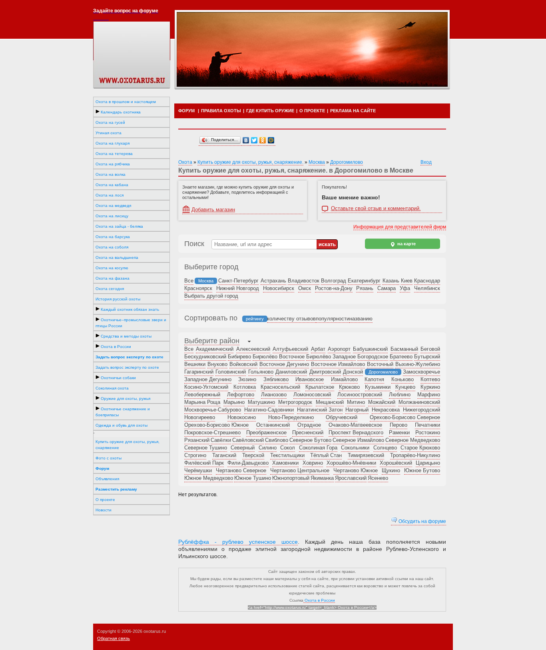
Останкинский (273, 425)
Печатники (427, 425)
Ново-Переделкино (291, 417)
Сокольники (355, 448)
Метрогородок (295, 402)
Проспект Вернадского (356, 432)
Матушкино (261, 402)
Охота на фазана (113, 278)
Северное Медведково (412, 440)
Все (188, 281)
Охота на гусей (110, 122)
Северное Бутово (310, 440)
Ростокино (427, 432)
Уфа (405, 288)
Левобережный (202, 395)
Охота (185, 162)
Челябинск (427, 288)
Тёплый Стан (326, 455)
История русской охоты (118, 299)
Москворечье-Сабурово (212, 410)
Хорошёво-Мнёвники (351, 463)
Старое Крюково (420, 448)
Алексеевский (253, 349)
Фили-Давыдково (248, 463)
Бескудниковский (205, 357)
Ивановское (309, 379)
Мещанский (330, 402)
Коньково (402, 379)
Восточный (380, 364)
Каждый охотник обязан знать (129, 309)
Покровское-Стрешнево (212, 432)
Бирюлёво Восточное (279, 357)
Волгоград (333, 281)
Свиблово (276, 440)
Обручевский (341, 417)
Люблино (399, 395)
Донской (353, 372)
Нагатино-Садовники (269, 410)
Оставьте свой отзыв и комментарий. (376, 208)
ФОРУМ (186, 110)
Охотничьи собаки (118, 378)
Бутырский (427, 357)
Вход (426, 162)
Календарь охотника (120, 112)
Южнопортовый (290, 478)
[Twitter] (254, 140)
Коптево (430, 379)
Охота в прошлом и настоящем (126, 101)
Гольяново (260, 372)
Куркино (430, 387)
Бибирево (239, 357)
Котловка (244, 387)
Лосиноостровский (359, 395)
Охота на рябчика (113, 164)
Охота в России (115, 346)
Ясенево (378, 478)
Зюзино (247, 379)
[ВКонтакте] (246, 140)
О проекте (105, 499)
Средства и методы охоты (125, 336)
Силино (268, 448)
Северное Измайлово (358, 440)
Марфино (428, 395)
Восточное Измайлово (338, 364)
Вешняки (194, 364)
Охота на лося (110, 195)
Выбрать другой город (211, 296)
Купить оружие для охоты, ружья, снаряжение (127, 444)
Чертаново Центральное (299, 470)
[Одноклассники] (263, 140)
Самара (386, 288)
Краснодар (427, 281)
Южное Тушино (252, 478)
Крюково (349, 387)
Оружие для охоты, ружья (125, 398)
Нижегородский (421, 410)
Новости (104, 510)
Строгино (195, 455)
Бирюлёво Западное (331, 357)
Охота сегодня (110, 288)
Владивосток (303, 281)
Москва (317, 162)
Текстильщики (287, 455)
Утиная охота (109, 133)
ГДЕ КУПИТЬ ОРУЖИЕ (270, 110)
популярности (332, 319)
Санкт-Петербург (238, 281)
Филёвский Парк (204, 463)
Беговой (430, 349)
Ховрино (313, 463)
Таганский (224, 455)
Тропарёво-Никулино (415, 455)
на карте (406, 243)
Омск (304, 288)
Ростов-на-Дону (334, 288)
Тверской (253, 455)
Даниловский (291, 372)
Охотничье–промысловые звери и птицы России (131, 323)
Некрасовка (386, 410)
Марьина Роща (202, 402)
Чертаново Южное (355, 470)
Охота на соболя (112, 247)
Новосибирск (278, 288)
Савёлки (221, 440)
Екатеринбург (364, 281)
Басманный (404, 349)
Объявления (107, 479)
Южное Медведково (208, 478)
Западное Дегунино (207, 379)
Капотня (374, 379)
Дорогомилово (346, 162)
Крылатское (319, 387)
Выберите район (211, 341)
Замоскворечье (421, 372)
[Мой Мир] (271, 140)
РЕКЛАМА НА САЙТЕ (353, 110)
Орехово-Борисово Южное (216, 425)
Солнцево (385, 448)
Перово (398, 425)
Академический (214, 349)
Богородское (372, 357)
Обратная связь (113, 638)
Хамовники (285, 463)
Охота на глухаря (113, 143)
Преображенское (266, 432)
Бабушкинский (370, 349)
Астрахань (273, 281)
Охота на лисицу (112, 216)
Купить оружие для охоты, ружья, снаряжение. (250, 162)
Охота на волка (111, 174)
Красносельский (280, 387)
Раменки (399, 432)
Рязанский (196, 440)
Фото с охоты (109, 458)
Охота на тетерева (114, 153)
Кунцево (405, 387)
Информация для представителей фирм (399, 227)
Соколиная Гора (318, 448)
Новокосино (241, 417)
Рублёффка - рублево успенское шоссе (238, 542)
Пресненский (307, 432)
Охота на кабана (112, 185)
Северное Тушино (205, 448)
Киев (406, 281)
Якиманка (322, 478)
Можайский (381, 402)
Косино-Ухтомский (206, 387)
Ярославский (351, 478)
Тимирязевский (366, 455)
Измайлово (344, 379)
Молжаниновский (419, 402)
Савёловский (248, 440)
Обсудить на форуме (421, 521)
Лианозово (274, 395)
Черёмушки (198, 470)
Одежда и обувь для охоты (121, 425)
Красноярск (198, 288)
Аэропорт (339, 349)
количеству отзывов (291, 319)
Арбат (318, 349)
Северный (243, 448)
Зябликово (276, 379)
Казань (391, 281)
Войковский (243, 364)
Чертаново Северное (241, 470)
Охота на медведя (113, 205)
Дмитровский (325, 372)
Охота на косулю (112, 268)
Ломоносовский (312, 395)
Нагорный (357, 410)
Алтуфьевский (290, 349)
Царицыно (428, 463)
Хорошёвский (396, 463)
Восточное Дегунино (284, 364)
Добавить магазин (213, 210)
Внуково (217, 364)
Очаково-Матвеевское (355, 425)
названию (361, 319)
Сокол (287, 448)
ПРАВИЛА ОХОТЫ (221, 110)
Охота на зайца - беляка (119, 226)
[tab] (211, 341)
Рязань (364, 288)
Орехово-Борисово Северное (405, 417)
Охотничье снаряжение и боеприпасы (123, 412)
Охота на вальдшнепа (117, 257)
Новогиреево (199, 417)
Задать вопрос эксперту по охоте (127, 367)
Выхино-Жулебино (417, 364)
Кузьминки (378, 387)
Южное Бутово (422, 470)
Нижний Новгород (237, 288)
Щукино (391, 470)
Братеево (401, 357)
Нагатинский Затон (320, 410)
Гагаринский (198, 372)
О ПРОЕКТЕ (312, 110)
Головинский (230, 372)
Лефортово (240, 395)
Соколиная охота (112, 388)
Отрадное (309, 425)
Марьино (234, 402)
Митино (356, 402)
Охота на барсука (113, 237)
